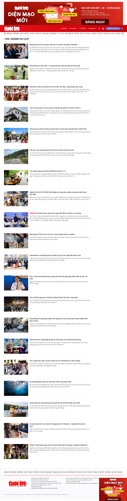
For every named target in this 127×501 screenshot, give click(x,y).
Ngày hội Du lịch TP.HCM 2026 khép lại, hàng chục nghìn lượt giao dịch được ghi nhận (58, 193)
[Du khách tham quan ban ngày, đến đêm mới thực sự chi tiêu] (16, 219)
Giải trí (82, 33)
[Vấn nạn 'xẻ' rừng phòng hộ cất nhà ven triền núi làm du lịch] (16, 156)
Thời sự (26, 33)
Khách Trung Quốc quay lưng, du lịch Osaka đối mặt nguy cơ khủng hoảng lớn (58, 445)
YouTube (73, 28)
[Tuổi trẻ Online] (17, 483)
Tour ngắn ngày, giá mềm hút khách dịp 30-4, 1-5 (48, 171)
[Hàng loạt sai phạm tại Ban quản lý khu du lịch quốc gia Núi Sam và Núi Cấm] (16, 135)
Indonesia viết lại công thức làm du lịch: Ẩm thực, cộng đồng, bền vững (56, 87)
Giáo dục (94, 33)
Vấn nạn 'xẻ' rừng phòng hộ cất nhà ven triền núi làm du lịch (52, 150)
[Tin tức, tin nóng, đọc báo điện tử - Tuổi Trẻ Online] (12, 28)
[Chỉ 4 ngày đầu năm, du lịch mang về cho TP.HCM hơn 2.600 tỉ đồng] (16, 367)
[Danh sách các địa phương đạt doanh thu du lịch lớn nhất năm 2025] (16, 409)
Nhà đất (100, 33)
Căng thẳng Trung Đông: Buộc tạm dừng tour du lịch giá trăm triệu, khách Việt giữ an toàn (58, 320)
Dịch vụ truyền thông (71, 483)
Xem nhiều (16, 33)
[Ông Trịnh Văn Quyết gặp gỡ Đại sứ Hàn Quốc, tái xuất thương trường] (16, 346)
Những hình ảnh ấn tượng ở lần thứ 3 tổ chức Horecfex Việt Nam (54, 45)
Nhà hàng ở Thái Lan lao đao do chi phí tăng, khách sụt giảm (52, 234)
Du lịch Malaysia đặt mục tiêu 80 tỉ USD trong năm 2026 (50, 382)
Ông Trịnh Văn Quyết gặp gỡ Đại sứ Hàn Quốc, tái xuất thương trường (55, 340)
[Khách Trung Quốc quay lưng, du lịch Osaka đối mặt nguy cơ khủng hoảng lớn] (16, 451)
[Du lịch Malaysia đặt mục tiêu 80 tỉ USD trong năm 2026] (16, 388)
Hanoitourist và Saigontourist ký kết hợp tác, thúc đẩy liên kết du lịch (55, 255)
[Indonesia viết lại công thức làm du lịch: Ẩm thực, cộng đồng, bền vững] (16, 93)
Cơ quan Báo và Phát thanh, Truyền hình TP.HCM (44, 488)
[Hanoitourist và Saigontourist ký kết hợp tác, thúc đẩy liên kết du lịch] (16, 261)
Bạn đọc (118, 33)
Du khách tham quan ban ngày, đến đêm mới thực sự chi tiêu (55, 213)
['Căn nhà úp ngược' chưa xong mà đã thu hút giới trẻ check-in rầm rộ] (16, 114)
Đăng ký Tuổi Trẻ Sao (113, 28)
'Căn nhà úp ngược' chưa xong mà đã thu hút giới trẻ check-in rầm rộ (55, 108)
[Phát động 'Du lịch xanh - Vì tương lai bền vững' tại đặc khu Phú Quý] (16, 72)
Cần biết (83, 28)
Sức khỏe (106, 33)
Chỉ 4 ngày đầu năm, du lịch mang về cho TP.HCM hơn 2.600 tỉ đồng (55, 361)
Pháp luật (38, 33)
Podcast (64, 28)
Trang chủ (7, 472)
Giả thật (112, 33)
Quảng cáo (92, 28)
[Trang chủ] (5, 33)
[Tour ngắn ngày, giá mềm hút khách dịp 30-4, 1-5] (16, 177)
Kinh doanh (45, 33)
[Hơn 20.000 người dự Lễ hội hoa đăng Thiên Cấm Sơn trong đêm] (16, 304)
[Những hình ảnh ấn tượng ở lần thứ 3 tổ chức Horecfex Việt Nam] (16, 51)
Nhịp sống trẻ (69, 33)
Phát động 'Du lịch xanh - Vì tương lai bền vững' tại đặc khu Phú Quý (55, 66)
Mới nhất (9, 33)
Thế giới (32, 33)
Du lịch (62, 33)
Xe (58, 33)
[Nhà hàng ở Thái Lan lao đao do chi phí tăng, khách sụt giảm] (16, 240)
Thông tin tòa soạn (36, 486)
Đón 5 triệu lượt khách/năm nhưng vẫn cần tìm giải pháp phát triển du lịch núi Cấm (58, 278)
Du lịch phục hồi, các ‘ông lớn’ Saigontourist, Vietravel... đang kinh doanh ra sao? (58, 425)
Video (21, 33)
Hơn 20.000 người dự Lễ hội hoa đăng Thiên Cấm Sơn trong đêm (54, 298)
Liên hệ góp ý (93, 483)
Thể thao (87, 33)
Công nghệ (53, 33)
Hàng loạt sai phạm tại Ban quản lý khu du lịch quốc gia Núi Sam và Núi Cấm (58, 129)
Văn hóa (76, 33)
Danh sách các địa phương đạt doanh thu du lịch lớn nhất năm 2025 (55, 403)
